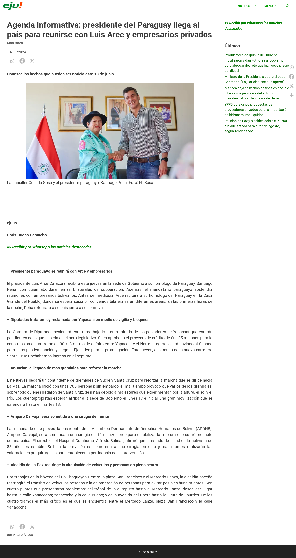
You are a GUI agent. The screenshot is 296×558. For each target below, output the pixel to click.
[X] (32, 61)
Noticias (244, 6)
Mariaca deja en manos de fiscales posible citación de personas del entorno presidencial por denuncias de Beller (257, 93)
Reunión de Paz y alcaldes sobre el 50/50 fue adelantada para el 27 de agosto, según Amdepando (256, 126)
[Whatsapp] (12, 61)
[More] (291, 95)
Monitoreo (15, 43)
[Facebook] (22, 61)
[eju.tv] (14, 6)
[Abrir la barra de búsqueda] (287, 6)
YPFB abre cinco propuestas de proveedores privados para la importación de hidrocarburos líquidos (256, 109)
